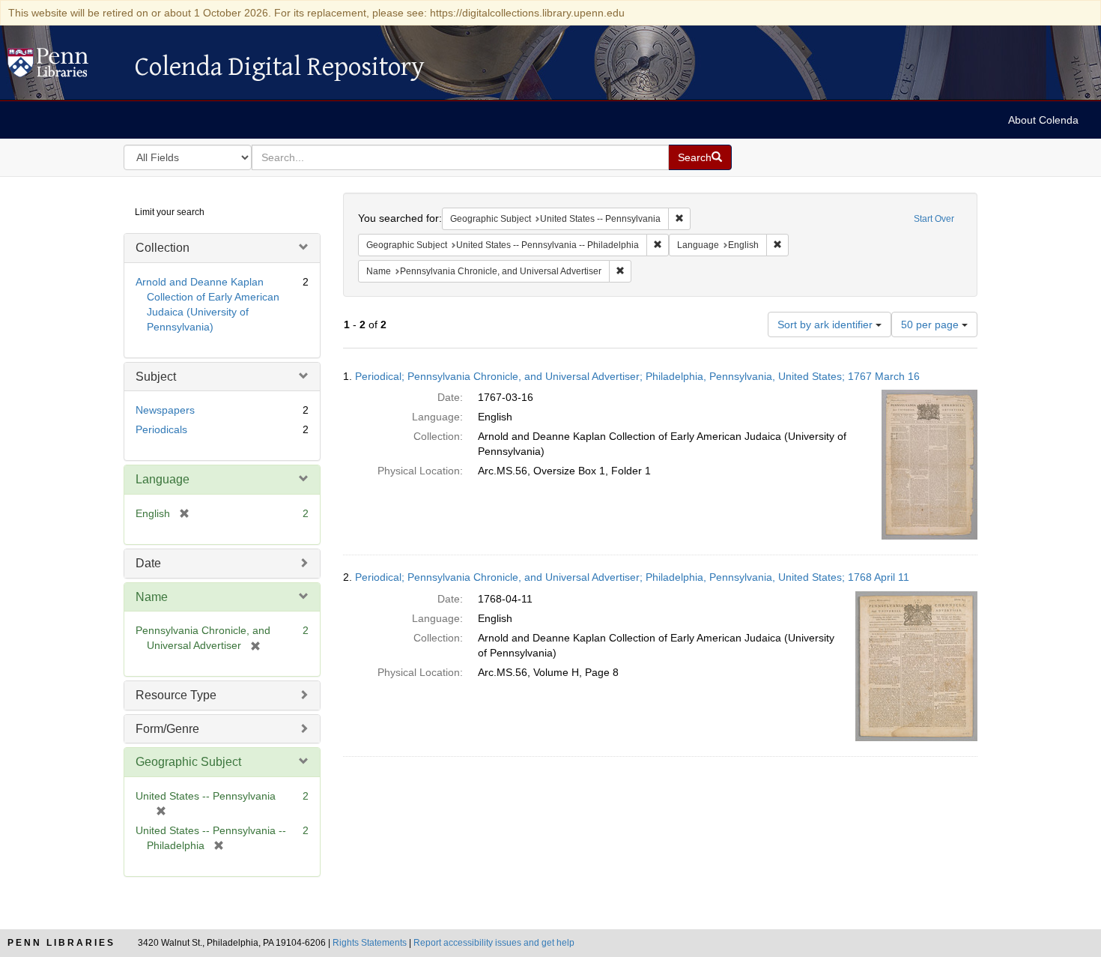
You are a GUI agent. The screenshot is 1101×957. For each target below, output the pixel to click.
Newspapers (165, 410)
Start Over (934, 219)
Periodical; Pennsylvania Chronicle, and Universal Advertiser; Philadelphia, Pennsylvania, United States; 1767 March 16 (637, 376)
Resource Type (176, 695)
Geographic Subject (188, 761)
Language (162, 479)
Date (148, 563)
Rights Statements (370, 943)
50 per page (931, 324)
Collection (162, 247)
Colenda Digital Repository (63, 66)
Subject (156, 376)
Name (152, 597)
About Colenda (1043, 120)
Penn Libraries (61, 943)
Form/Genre (167, 728)
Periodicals (161, 429)
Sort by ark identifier (826, 324)
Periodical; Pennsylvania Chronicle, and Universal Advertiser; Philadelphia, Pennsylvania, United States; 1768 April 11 (632, 577)
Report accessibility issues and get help (493, 943)
